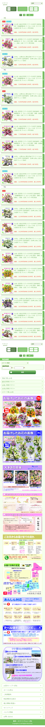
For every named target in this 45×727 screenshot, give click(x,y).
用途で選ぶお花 (7, 378)
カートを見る (8, 690)
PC (31, 721)
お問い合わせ (8, 716)
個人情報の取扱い (10, 703)
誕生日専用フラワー (8, 381)
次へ (30, 15)
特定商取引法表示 (10, 699)
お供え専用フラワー (8, 388)
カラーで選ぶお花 (7, 392)
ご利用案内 (7, 694)
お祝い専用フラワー (8, 385)
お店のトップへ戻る (10, 685)
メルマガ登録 (8, 712)
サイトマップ (8, 708)
